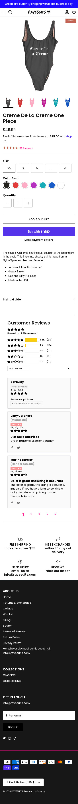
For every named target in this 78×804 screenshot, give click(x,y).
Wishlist (8, 614)
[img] (39, 393)
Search (7, 625)
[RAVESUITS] (39, 12)
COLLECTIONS (12, 681)
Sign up (13, 727)
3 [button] (39, 514)
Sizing (7, 620)
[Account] (66, 12)
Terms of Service (14, 631)
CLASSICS (9, 675)
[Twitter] (4, 738)
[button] (15, 340)
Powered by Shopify (35, 791)
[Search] (12, 12)
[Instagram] (9, 738)
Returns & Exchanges (17, 603)
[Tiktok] (14, 738)
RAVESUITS (17, 791)
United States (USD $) (21, 782)
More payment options (39, 239)
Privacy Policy (12, 643)
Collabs (8, 608)
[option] (39, 56)
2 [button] (31, 514)
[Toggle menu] (4, 12)
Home (7, 597)
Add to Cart (39, 219)
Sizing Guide (12, 299)
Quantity (9, 195)
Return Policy (11, 637)
